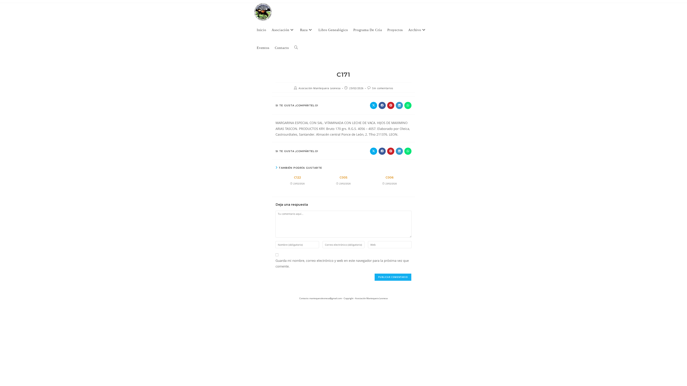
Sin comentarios (382, 88)
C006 (390, 177)
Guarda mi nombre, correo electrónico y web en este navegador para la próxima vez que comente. (342, 263)
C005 (343, 177)
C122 (297, 177)
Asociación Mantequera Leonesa (319, 88)
